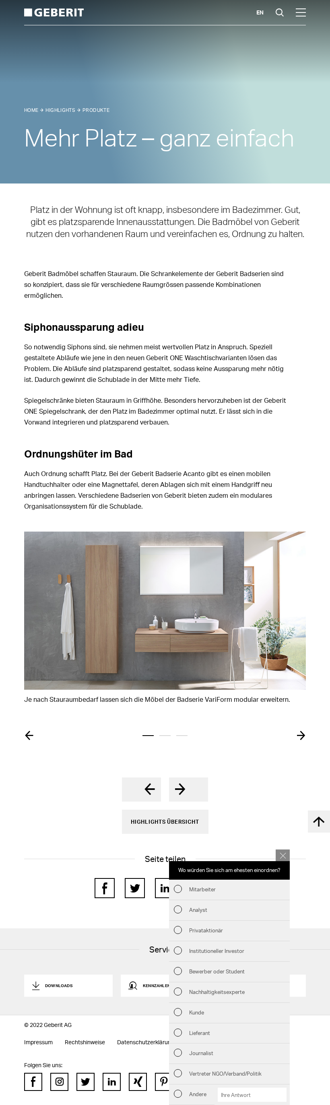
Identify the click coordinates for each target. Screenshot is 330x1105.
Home (31, 110)
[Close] (283, 855)
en (260, 12)
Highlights (60, 110)
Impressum (38, 1042)
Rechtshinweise (85, 1042)
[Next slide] (301, 736)
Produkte (95, 110)
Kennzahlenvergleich (168, 985)
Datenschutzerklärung (145, 1042)
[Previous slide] (29, 736)
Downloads (58, 985)
